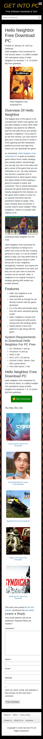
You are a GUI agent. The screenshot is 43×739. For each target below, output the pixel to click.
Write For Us (18, 720)
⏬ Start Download (21, 399)
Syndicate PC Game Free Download (18, 597)
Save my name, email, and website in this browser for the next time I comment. (21, 693)
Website (8, 678)
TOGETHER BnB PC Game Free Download (18, 483)
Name (8, 659)
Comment (10, 628)
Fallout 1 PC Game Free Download (18, 559)
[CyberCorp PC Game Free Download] (18, 427)
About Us (7, 715)
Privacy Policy (25, 715)
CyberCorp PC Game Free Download (18, 445)
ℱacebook (29, 720)
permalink (29, 610)
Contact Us (8, 720)
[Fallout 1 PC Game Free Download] (18, 541)
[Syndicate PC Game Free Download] (18, 579)
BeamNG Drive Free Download (18, 521)
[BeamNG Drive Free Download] (18, 504)
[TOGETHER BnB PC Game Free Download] (18, 465)
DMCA (15, 715)
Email (8, 668)
